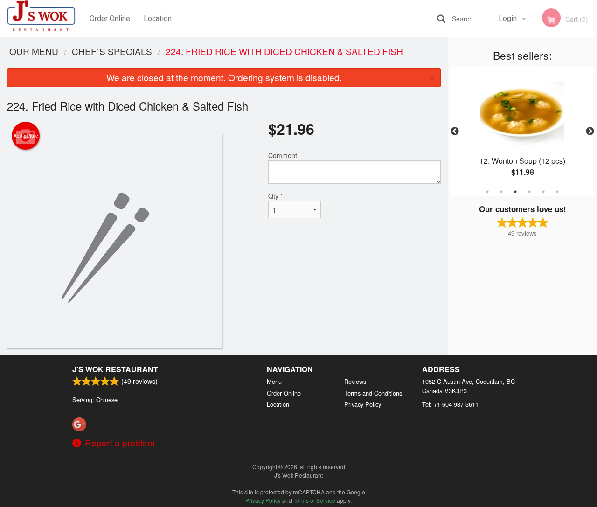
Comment (282, 155)
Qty (275, 196)
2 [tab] (501, 191)
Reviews (355, 381)
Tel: (450, 404)
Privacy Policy (362, 404)
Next (590, 131)
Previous (454, 131)
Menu (274, 381)
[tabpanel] (522, 131)
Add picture (26, 135)
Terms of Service (314, 500)
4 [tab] (529, 191)
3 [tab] (515, 191)
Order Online (110, 18)
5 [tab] (543, 191)
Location (158, 18)
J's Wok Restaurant (115, 369)
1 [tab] (487, 191)
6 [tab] (557, 191)
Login (508, 18)
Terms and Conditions (373, 393)
